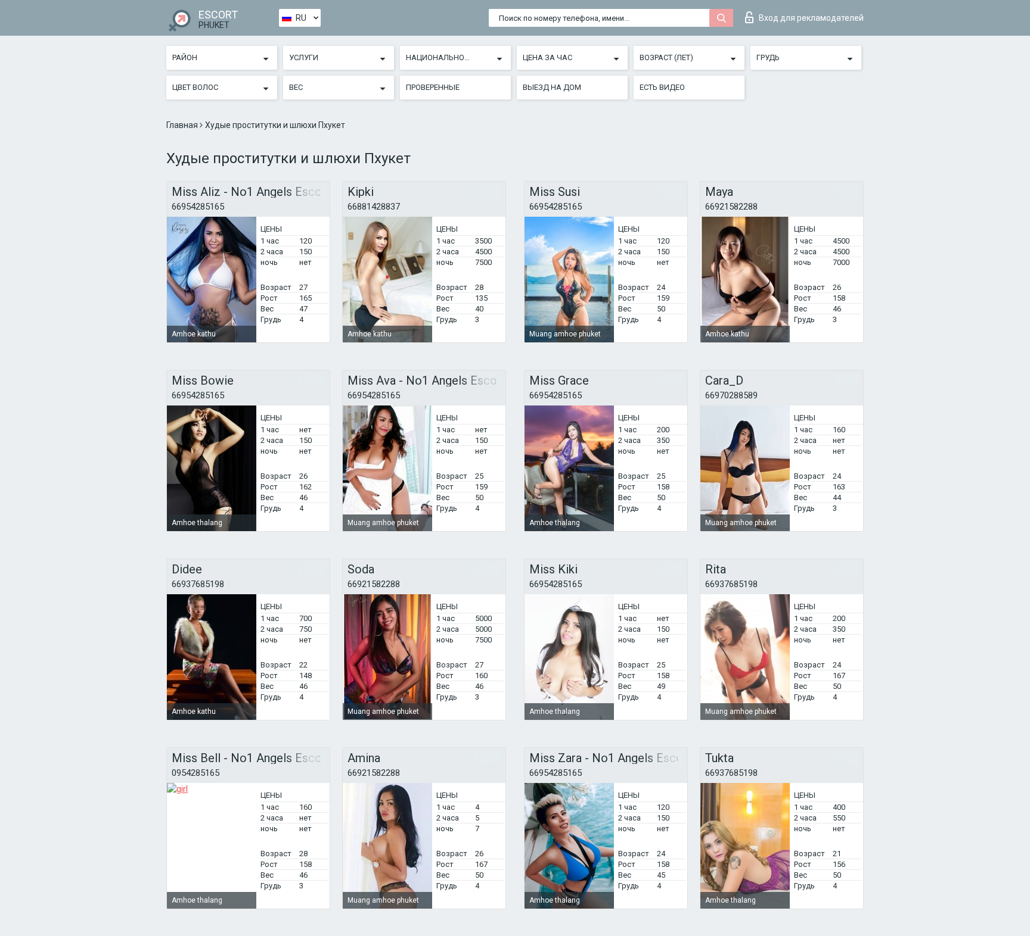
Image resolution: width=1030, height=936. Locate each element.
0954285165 (195, 772)
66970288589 (731, 395)
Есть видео (662, 87)
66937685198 (198, 584)
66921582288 (731, 206)
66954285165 (198, 206)
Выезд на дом (552, 87)
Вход (811, 18)
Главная (183, 125)
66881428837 (374, 206)
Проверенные (433, 87)
